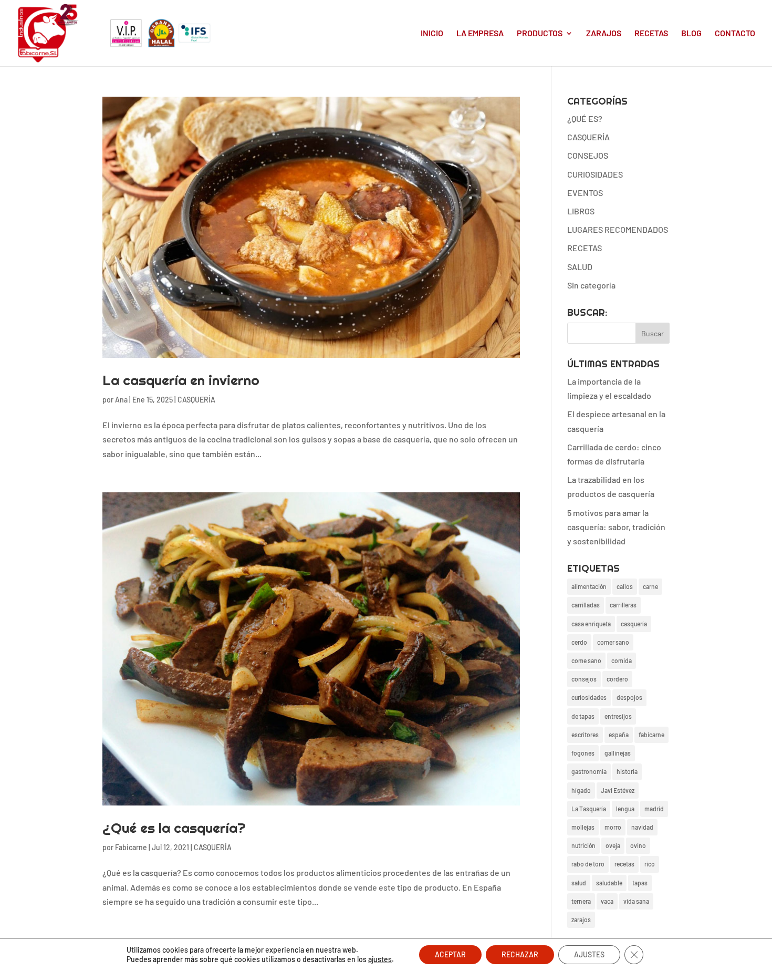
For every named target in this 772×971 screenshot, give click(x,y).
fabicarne (651, 734)
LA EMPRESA (480, 33)
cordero (617, 679)
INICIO (432, 33)
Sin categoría (591, 285)
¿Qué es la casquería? (174, 827)
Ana (121, 399)
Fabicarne (131, 847)
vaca (607, 901)
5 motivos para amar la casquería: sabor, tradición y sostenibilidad (616, 527)
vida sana (636, 901)
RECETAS (651, 33)
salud (578, 882)
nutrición (583, 845)
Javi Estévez (617, 790)
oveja (613, 845)
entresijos (618, 716)
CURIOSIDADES (595, 174)
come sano (586, 660)
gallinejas (617, 753)
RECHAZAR (520, 954)
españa (619, 734)
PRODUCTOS (539, 33)
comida (621, 660)
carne (650, 586)
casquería (634, 623)
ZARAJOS (603, 33)
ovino (638, 845)
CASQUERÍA (196, 399)
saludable (609, 882)
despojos (629, 697)
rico (649, 863)
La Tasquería (588, 808)
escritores (585, 734)
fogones (582, 753)
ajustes (380, 959)
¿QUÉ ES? (584, 118)
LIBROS (580, 211)
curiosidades (589, 697)
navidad (642, 827)
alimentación (589, 586)
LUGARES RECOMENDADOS (617, 229)
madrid (654, 808)
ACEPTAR (450, 954)
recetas (624, 863)
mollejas (582, 827)
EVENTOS (585, 193)
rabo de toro (587, 863)
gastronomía (589, 771)
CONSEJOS (587, 155)
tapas (640, 882)
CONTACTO (735, 33)
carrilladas (585, 604)
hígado (581, 790)
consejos (584, 679)
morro (612, 827)
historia (627, 771)
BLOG (691, 33)
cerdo (579, 642)
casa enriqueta (591, 623)
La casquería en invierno (180, 380)
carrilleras (623, 604)
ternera (581, 901)
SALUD (579, 267)
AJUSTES (589, 954)
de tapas (582, 716)
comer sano (613, 642)
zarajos (581, 919)
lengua (625, 808)
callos (625, 586)
